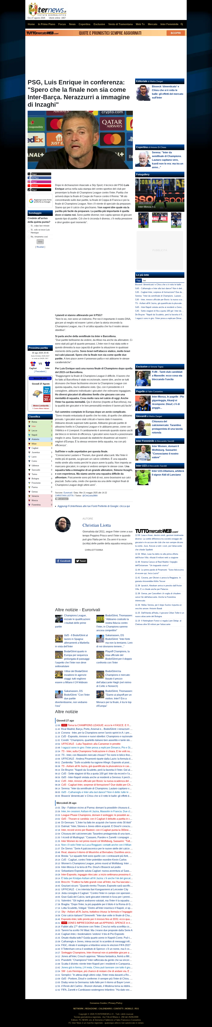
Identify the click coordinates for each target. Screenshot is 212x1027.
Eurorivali (68, 493)
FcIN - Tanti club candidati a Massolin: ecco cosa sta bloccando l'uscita (167, 376)
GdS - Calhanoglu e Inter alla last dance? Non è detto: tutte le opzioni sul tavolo (171, 288)
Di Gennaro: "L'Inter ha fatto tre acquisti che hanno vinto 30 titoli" (96, 822)
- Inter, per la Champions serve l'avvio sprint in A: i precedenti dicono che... (106, 732)
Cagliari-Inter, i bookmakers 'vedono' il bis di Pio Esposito (92, 934)
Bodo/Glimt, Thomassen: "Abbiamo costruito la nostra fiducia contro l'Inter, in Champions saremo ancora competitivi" (114, 623)
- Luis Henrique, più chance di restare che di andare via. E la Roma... (101, 971)
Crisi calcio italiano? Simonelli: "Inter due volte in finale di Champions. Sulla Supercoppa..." (111, 915)
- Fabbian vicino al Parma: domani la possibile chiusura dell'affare (99, 807)
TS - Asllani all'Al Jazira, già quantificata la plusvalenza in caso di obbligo (168, 303)
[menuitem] (181, 24)
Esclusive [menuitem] (99, 24)
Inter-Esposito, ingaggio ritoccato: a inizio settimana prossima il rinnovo (100, 874)
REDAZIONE (91, 1008)
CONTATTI (118, 1008)
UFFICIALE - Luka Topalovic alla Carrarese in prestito (90, 744)
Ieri (144, 280)
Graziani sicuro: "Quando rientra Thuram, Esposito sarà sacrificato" (98, 885)
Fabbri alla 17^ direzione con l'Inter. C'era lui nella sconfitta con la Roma (100, 926)
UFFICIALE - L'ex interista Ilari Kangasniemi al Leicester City (94, 889)
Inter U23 (141, 465)
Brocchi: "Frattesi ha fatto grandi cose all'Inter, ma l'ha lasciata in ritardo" (100, 882)
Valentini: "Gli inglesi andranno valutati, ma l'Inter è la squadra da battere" (101, 900)
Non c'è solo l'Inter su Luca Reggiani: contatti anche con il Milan (96, 844)
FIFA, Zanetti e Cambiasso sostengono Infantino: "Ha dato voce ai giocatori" (103, 989)
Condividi (65, 561)
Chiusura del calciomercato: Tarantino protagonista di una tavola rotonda (101, 833)
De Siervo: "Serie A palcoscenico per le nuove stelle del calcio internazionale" (104, 848)
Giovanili (141, 416)
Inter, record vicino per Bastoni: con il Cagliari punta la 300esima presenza (102, 830)
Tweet (82, 561)
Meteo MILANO (40, 378)
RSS (137, 1008)
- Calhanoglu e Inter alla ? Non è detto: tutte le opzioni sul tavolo (104, 792)
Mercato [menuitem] (152, 24)
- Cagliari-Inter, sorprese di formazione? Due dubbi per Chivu (97, 784)
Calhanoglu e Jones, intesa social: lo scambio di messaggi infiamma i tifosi (102, 941)
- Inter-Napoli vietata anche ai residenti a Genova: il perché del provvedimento (106, 777)
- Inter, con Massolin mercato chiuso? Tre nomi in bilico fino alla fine (100, 755)
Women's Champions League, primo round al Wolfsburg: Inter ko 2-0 (98, 863)
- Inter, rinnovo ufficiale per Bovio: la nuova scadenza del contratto (100, 781)
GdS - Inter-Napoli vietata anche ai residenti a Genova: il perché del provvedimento (172, 307)
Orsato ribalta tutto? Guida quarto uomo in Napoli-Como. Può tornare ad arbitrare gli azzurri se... (113, 937)
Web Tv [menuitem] (140, 24)
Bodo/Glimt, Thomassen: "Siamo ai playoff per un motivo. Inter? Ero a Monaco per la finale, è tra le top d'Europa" (114, 698)
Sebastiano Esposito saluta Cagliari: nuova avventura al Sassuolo (97, 871)
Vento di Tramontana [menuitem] (120, 24)
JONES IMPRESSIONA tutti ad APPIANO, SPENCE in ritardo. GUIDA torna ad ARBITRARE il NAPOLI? (122, 923)
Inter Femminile (145, 441)
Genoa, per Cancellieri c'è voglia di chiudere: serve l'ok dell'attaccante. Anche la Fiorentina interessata (158, 597)
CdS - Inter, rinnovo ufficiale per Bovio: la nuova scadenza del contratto (167, 299)
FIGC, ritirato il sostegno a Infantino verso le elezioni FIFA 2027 (96, 945)
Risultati (40, 247)
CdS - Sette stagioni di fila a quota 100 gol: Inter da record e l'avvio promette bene (172, 311)
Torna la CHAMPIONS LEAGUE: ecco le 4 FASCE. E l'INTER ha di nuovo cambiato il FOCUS (116, 725)
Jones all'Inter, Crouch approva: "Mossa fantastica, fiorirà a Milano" (97, 956)
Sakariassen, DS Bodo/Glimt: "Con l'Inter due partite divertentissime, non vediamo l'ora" (72, 698)
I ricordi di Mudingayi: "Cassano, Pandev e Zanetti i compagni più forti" (100, 837)
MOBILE (129, 1008)
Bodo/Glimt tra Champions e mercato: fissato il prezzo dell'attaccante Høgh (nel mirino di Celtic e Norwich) (113, 678)
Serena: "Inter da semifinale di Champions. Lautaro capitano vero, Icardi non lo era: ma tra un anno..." (116, 788)
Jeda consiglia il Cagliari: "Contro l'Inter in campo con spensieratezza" (99, 893)
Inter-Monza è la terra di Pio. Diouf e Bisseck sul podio (91, 867)
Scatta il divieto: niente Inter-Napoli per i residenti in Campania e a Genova (102, 963)
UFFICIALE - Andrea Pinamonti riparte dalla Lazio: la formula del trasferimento (104, 758)
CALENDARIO (105, 1008)
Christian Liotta (64, 495)
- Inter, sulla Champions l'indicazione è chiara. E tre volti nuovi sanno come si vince (108, 751)
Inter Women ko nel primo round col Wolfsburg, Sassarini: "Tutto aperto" (100, 841)
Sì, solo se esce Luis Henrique (40, 231)
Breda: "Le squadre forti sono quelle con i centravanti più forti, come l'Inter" (102, 856)
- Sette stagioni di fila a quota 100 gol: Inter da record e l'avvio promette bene (106, 773)
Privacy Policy (115, 1003)
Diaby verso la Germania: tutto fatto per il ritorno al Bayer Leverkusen (99, 982)
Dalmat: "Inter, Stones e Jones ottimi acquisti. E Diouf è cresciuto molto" (100, 826)
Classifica (34, 416)
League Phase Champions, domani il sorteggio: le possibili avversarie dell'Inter (104, 815)
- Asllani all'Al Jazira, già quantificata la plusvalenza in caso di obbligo (101, 766)
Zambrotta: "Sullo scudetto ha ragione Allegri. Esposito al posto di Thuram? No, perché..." (110, 762)
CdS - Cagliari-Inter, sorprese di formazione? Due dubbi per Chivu (164, 292)
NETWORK (78, 1008)
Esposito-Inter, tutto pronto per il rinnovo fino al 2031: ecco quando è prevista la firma (107, 919)
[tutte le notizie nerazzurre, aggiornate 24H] (48, 9)
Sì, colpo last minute (40, 226)
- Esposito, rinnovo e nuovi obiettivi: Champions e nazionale (97, 736)
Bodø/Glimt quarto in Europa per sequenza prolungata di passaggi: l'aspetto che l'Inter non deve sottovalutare (72, 659)
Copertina (142, 147)
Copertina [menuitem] (84, 24)
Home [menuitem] (31, 24)
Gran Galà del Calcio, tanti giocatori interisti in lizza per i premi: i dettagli (100, 897)
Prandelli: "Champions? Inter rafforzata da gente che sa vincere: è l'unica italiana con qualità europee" (117, 960)
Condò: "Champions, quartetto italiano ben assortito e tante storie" (97, 740)
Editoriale (141, 81)
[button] (40, 241)
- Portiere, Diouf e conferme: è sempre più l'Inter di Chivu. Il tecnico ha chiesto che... (109, 978)
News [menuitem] (72, 24)
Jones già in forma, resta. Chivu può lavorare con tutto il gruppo (97, 967)
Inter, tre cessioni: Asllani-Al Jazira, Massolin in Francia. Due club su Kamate (103, 811)
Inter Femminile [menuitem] (169, 24)
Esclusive (142, 366)
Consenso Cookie (98, 1003)
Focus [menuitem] (62, 24)
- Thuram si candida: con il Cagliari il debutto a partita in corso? (98, 818)
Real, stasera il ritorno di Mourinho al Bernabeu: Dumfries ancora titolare (101, 852)
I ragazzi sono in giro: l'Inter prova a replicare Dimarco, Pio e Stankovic (100, 747)
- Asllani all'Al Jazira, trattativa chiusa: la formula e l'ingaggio (96, 911)
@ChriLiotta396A (90, 495)
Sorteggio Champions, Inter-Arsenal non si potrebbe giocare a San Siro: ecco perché (107, 952)
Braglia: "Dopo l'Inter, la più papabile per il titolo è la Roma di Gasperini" (100, 904)
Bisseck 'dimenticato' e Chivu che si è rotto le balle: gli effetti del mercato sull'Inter (105, 796)
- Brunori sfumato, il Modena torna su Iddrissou (97, 986)
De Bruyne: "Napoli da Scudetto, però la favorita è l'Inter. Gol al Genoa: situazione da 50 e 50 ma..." (115, 770)
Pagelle (140, 391)
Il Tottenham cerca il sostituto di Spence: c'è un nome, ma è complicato (100, 949)
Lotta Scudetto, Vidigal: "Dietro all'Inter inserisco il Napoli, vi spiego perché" (102, 908)
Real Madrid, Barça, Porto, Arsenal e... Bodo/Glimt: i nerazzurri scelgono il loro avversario (110, 729)
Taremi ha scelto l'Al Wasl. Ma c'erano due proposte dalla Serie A (97, 930)
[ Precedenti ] (40, 371)
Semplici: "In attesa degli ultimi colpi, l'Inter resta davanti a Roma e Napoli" (102, 975)
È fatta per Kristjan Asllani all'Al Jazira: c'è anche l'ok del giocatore (97, 878)
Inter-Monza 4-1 (147, 206)
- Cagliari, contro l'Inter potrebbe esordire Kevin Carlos (93, 859)
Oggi (138, 280)
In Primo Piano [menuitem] (46, 24)
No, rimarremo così (39, 237)
